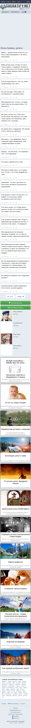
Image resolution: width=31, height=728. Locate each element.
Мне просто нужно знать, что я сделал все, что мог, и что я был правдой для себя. (14, 172)
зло (12, 692)
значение (26, 694)
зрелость (14, 695)
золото (3, 695)
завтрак (4, 687)
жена (13, 683)
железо (4, 683)
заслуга (22, 689)
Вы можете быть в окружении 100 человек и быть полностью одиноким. (15, 130)
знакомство (8, 694)
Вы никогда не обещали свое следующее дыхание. (15, 276)
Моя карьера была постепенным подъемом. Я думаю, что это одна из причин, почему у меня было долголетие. (15, 234)
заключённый (10, 687)
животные (17, 684)
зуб (2, 697)
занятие (25, 687)
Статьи (9, 1)
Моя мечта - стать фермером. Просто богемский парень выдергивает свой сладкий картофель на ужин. (14, 141)
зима (8, 692)
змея (3, 694)
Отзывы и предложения (16, 714)
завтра (23, 686)
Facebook (16, 716)
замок (20, 687)
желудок (9, 683)
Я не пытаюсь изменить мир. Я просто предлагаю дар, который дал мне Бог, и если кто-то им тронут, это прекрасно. (14, 221)
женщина (18, 683)
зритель (25, 695)
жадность (4, 681)
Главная (4, 703)
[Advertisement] (15, 30)
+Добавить (5, 12)
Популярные (15, 12)
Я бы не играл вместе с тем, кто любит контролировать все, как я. (14, 82)
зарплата (13, 689)
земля (23, 691)
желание (24, 681)
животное (11, 684)
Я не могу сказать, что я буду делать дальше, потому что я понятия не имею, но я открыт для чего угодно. (15, 209)
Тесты (18, 1)
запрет (7, 689)
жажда (9, 681)
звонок (13, 691)
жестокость (5, 684)
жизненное (4, 686)
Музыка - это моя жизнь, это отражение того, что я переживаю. (14, 152)
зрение (20, 695)
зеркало (4, 692)
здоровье (18, 691)
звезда (8, 691)
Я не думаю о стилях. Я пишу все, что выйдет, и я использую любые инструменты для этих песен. (14, 197)
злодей (20, 692)
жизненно (23, 684)
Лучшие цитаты (16, 303)
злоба (15, 692)
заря (17, 689)
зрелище (8, 695)
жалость (15, 681)
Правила (15, 708)
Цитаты (3, 1)
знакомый (15, 694)
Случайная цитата (16, 307)
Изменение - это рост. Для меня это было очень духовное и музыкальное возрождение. (13, 184)
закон (16, 687)
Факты (14, 1)
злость (24, 692)
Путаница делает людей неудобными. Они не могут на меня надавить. (14, 287)
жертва (24, 683)
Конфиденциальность (15, 710)
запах (3, 689)
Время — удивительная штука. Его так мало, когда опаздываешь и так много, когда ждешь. (14, 54)
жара (19, 681)
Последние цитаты (15, 712)
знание (20, 694)
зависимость (11, 686)
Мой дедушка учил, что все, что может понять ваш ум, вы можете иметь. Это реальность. (14, 104)
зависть (18, 686)
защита (4, 691)
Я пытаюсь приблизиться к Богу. (12, 162)
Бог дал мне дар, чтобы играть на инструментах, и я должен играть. (12, 93)
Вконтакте (16, 718)
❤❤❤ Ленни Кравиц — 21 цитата (16, 703)
